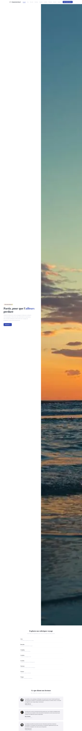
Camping (36, 2)
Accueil (24, 2)
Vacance (54, 2)
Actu (28, 2)
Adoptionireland (15, 2)
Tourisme (50, 2)
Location (45, 2)
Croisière (41, 2)
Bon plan (31, 2)
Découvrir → (7, 324)
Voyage (59, 2)
